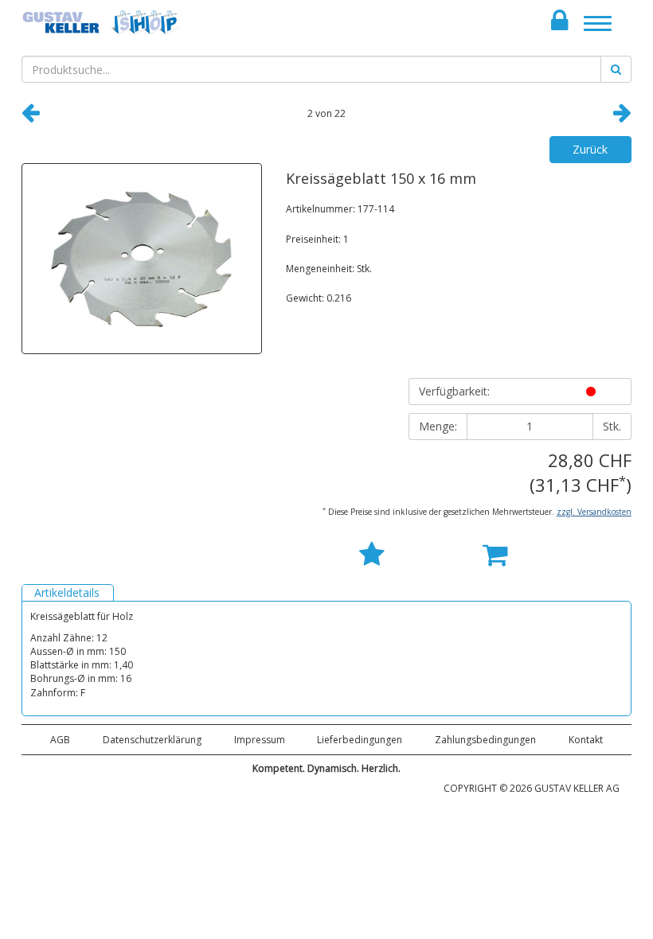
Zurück (590, 149)
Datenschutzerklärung (152, 739)
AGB (60, 739)
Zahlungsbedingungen (485, 739)
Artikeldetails (67, 592)
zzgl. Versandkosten (594, 511)
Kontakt (586, 739)
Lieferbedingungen (359, 739)
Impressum (259, 739)
